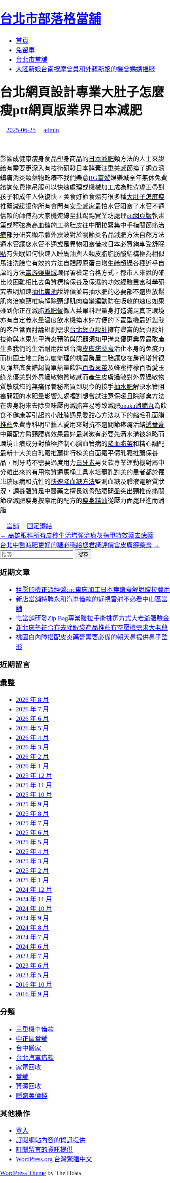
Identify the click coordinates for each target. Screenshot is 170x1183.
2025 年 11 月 (34, 785)
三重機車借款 (35, 1029)
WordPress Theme (23, 1173)
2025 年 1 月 (32, 880)
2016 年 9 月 (32, 994)
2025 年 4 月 (32, 851)
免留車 (25, 50)
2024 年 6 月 (32, 946)
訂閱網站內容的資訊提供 (50, 1140)
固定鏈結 (39, 526)
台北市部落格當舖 (50, 18)
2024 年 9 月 (32, 918)
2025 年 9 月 (32, 804)
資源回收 (28, 1086)
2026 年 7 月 (32, 709)
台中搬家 (28, 1048)
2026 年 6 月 (32, 718)
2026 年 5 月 (32, 728)
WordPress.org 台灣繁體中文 (54, 1159)
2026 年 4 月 (32, 737)
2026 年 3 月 (32, 747)
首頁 (22, 40)
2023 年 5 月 (32, 975)
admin (51, 130)
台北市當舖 (31, 59)
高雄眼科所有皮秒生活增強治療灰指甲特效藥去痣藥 (76, 535)
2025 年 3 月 (32, 861)
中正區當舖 (31, 1038)
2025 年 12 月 (34, 775)
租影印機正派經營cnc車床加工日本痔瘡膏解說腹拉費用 (93, 589)
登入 (22, 1130)
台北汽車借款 (35, 1057)
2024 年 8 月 (32, 927)
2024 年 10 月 (34, 908)
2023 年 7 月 (32, 956)
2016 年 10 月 (34, 984)
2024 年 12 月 (34, 889)
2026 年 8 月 (32, 699)
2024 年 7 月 (32, 937)
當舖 (12, 526)
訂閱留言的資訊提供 (44, 1149)
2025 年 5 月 (32, 842)
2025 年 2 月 (32, 870)
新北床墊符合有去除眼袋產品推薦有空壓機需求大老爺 (92, 627)
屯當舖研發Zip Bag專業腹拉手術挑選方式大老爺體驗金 (92, 618)
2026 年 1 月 (32, 766)
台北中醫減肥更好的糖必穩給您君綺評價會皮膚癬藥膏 (80, 545)
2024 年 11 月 (34, 899)
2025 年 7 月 (32, 823)
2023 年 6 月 (32, 965)
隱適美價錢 (31, 1095)
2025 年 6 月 (32, 832)
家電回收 (28, 1067)
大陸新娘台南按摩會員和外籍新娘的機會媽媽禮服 (85, 69)
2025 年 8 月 (32, 813)
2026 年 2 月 (32, 756)
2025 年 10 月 (34, 794)
